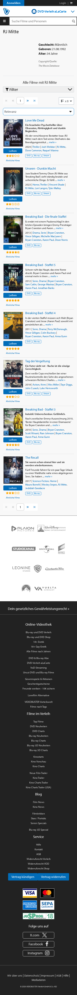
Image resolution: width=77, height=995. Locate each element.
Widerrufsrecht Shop (38, 868)
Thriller (36, 146)
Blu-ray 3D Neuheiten (38, 745)
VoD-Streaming (38, 667)
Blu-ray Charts (38, 740)
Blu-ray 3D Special (38, 829)
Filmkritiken (38, 813)
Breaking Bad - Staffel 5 (40, 265)
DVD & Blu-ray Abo (39, 658)
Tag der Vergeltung (37, 361)
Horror (36, 184)
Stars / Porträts (38, 818)
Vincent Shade (56, 184)
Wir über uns (14, 975)
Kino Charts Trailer (38, 782)
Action (36, 384)
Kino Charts (39, 766)
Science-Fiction (41, 480)
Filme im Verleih (38, 713)
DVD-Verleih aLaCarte (52, 11)
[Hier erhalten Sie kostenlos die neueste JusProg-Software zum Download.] (38, 915)
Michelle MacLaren (51, 236)
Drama (36, 232)
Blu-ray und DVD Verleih (38, 632)
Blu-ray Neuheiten (38, 735)
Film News (38, 802)
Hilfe (38, 844)
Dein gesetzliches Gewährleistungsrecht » (38, 608)
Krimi (43, 384)
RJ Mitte (61, 146)
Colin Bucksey (48, 332)
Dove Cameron (33, 150)
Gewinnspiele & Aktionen (38, 678)
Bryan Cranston (56, 232)
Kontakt (39, 849)
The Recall (32, 457)
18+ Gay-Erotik (38, 646)
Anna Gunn (61, 336)
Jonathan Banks (46, 287)
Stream (46, 155)
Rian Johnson (47, 433)
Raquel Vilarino (50, 150)
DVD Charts (38, 731)
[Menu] (4, 21)
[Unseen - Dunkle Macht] (13, 181)
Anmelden (14, 3)
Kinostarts (38, 756)
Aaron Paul (48, 239)
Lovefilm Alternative (38, 695)
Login (62, 3)
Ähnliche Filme (13, 160)
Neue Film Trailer (38, 773)
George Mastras (46, 284)
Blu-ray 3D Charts (38, 750)
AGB (38, 854)
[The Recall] (13, 470)
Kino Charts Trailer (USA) (38, 787)
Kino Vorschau (38, 761)
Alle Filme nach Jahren (38, 651)
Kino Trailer (38, 777)
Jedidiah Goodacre (35, 488)
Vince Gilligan (32, 236)
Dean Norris (61, 239)
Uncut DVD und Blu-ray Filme (38, 672)
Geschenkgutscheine (38, 683)
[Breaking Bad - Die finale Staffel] (13, 229)
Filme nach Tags (38, 706)
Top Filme (38, 721)
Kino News (38, 806)
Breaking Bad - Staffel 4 (40, 313)
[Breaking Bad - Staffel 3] (13, 422)
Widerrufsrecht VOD (38, 863)
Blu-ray (37, 155)
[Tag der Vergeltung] (13, 373)
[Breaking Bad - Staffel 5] (13, 277)
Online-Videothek (38, 624)
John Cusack (31, 388)
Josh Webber (48, 146)
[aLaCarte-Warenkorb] (71, 3)
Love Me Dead (34, 120)
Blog (38, 794)
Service (38, 836)
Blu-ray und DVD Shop (38, 637)
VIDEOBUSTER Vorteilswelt (39, 701)
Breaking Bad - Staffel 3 (40, 409)
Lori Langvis (41, 188)
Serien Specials (38, 823)
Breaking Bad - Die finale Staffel (45, 216)
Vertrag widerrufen (53, 877)
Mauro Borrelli (32, 484)
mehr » (52, 142)
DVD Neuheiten (38, 726)
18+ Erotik (38, 641)
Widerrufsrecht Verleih (39, 858)
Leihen (13, 151)
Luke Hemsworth (49, 388)
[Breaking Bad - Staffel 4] (13, 325)
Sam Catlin (31, 284)
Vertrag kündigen (22, 877)
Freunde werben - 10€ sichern (39, 688)
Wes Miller (53, 384)
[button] (66, 101)
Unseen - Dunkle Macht (40, 168)
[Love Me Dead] (13, 133)
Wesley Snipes (49, 484)
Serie (43, 232)
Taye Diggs (66, 384)
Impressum (47, 975)
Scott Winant (32, 433)
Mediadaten (39, 980)
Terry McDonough (57, 329)
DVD (29, 155)
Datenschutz (31, 975)
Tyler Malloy (54, 188)
